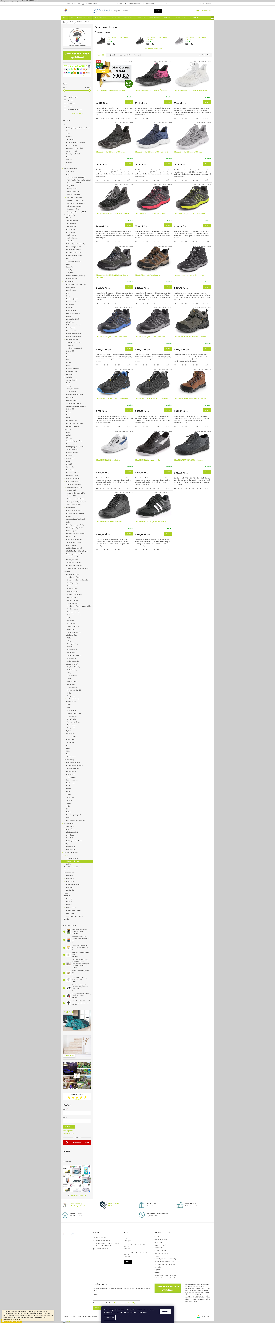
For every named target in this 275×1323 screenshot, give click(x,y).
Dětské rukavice (72, 757)
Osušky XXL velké (72, 238)
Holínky (68, 864)
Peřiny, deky (68, 429)
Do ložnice (69, 876)
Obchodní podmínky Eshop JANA (165, 1264)
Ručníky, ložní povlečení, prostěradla (78, 128)
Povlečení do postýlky (74, 342)
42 (193, 119)
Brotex (68, 354)
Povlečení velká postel (74, 348)
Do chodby (69, 887)
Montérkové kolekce (73, 763)
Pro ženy (69, 899)
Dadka (68, 357)
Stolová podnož (71, 151)
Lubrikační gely (71, 907)
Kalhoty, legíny (71, 710)
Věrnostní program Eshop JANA (165, 1261)
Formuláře (158, 1267)
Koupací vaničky (72, 490)
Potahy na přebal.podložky (75, 499)
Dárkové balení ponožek (75, 594)
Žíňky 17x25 (70, 273)
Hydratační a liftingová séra (76, 203)
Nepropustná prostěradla (74, 423)
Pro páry (69, 905)
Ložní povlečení (69, 281)
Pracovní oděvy (69, 760)
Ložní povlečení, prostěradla (75, 142)
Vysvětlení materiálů (161, 1253)
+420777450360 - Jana (103, 1249)
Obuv (68, 818)
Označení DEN (159, 1248)
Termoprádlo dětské (73, 722)
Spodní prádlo (71, 652)
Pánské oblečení (71, 635)
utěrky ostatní (71, 226)
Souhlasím (165, 1311)
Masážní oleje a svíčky (73, 910)
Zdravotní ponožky (73, 626)
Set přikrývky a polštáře (74, 441)
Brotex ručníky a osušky (74, 255)
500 (97, 119)
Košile (69, 693)
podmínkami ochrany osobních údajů (124, 1303)
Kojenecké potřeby (72, 476)
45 (200, 242)
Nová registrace (68, 1131)
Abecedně (137, 55)
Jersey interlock (71, 380)
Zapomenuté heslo (69, 1133)
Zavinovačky (70, 467)
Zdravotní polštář (72, 450)
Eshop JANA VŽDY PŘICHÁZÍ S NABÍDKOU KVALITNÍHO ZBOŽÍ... (107, 1245)
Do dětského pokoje (73, 884)
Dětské (68, 792)
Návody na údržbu (160, 1250)
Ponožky (70, 647)
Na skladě (72, 97)
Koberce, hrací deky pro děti (75, 534)
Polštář (68, 435)
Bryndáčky (69, 464)
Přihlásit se (69, 1127)
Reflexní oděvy (71, 771)
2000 (112, 119)
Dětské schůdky (72, 496)
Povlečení (69, 838)
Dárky (66, 844)
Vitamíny (69, 163)
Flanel (68, 296)
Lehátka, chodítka (72, 560)
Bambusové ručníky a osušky (75, 276)
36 (143, 119)
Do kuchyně (70, 881)
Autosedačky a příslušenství (75, 519)
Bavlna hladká (70, 287)
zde (145, 1312)
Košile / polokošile (73, 661)
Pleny (68, 461)
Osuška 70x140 (71, 235)
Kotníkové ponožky (73, 600)
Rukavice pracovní (72, 780)
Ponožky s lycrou (72, 592)
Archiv (127, 1262)
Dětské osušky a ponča (73, 250)
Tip (69, 106)
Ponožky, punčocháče (73, 154)
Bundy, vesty (71, 696)
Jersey (68, 386)
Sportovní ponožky (73, 597)
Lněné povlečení (71, 331)
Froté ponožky (71, 623)
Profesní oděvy (71, 774)
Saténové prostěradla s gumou (76, 406)
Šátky (68, 751)
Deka (68, 432)
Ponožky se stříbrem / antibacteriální (79, 606)
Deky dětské (70, 470)
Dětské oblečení (71, 702)
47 (208, 242)
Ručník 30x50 (70, 229)
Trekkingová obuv (72, 858)
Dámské (69, 789)
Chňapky (69, 270)
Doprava (157, 1270)
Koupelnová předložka (73, 247)
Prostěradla (68, 377)
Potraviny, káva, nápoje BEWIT (76, 177)
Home (66, 893)
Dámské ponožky (72, 583)
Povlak (68, 365)
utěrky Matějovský (73, 221)
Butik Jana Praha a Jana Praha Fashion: (167, 1278)
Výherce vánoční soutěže (132, 1237)
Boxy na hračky (71, 545)
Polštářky (70, 345)
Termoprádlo (70, 742)
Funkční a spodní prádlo (74, 815)
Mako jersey (70, 308)
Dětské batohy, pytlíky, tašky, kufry (77, 551)
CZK (200, 4)
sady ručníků (70, 241)
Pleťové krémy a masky (75, 206)
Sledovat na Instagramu (78, 1195)
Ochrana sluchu (71, 777)
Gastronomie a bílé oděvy (74, 765)
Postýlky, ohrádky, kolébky (75, 525)
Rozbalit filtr (76, 113)
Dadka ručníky (70, 258)
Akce (69, 100)
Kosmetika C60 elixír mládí (75, 200)
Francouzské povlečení (73, 334)
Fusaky (68, 516)
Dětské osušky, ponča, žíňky (76, 493)
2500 (117, 119)
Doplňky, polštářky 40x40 (74, 554)
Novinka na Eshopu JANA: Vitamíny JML (136, 1253)
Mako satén (70, 305)
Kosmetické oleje (73, 209)
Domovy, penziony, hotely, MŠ (76, 284)
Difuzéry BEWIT (72, 189)
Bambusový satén (72, 299)
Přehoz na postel (71, 371)
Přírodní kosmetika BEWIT (75, 197)
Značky (66, 919)
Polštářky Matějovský (73, 368)
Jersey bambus (71, 392)
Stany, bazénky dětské (73, 542)
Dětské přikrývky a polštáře (75, 447)
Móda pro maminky (73, 699)
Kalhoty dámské (72, 676)
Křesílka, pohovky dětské (74, 528)
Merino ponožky (72, 629)
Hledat (158, 11)
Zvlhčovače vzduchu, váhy (74, 548)
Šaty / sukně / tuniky (73, 667)
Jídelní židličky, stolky (73, 557)
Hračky (66, 870)
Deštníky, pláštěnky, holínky (75, 565)
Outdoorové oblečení (71, 852)
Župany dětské (72, 725)
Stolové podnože (69, 826)
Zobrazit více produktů (152, 49)
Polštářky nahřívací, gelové (75, 513)
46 (175, 119)
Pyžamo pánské (72, 650)
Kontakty (120, 4)
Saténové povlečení (72, 302)
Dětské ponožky (72, 589)
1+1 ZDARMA (70, 139)
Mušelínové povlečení (73, 325)
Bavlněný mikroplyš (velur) (74, 394)
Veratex (68, 363)
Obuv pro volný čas (72, 861)
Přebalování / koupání (73, 481)
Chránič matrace (71, 421)
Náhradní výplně (71, 444)
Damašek (69, 316)
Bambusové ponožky (74, 612)
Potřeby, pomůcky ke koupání (76, 502)
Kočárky (69, 522)
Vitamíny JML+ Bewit (70, 168)
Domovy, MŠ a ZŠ (69, 829)
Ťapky (69, 618)
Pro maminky (70, 508)
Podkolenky (71, 621)
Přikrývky (69, 438)
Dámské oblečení (71, 664)
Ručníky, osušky (71, 145)
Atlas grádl (69, 374)
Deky (68, 157)
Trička (69, 638)
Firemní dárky (70, 847)
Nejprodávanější (124, 55)
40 (139, 119)
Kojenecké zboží (69, 458)
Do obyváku (70, 890)
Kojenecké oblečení (72, 473)
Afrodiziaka (70, 913)
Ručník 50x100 (70, 232)
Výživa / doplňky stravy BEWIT (76, 212)
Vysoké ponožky (72, 603)
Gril (65, 166)
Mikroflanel (69, 322)
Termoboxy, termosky (73, 563)
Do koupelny (70, 878)
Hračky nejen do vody (74, 505)
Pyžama (68, 731)
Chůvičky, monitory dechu (74, 539)
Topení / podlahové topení (72, 867)
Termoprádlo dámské (74, 690)
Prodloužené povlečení (73, 337)
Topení (157, 1256)
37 (154, 119)
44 (178, 119)
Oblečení (69, 160)
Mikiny (69, 641)
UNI (67, 745)
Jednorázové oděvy (72, 768)
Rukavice (69, 754)
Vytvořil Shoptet (207, 1316)
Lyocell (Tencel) (71, 328)
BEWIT (68, 174)
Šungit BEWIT (71, 186)
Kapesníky (69, 267)
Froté (68, 383)
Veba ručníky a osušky (73, 261)
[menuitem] (65, 18)
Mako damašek (71, 310)
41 (150, 119)
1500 (107, 119)
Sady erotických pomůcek (74, 916)
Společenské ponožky (74, 615)
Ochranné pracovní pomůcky (75, 821)
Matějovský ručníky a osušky (75, 244)
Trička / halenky (72, 670)
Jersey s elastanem (72, 389)
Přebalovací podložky (74, 484)
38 (136, 119)
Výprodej (69, 137)
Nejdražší (112, 55)
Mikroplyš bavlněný (72, 319)
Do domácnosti (69, 873)
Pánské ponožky (72, 586)
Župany (68, 264)
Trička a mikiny (71, 736)
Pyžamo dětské (72, 716)
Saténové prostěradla (73, 403)
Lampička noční (71, 536)
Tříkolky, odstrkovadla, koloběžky (77, 568)
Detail (129, 102)
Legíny (69, 679)
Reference (158, 1272)
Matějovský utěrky (72, 279)
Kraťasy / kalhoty (72, 644)
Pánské (68, 786)
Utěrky (68, 218)
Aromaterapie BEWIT (73, 192)
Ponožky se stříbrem (73, 577)
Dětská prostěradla (72, 426)
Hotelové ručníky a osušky (74, 252)
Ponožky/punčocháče (73, 574)
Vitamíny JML (70, 171)
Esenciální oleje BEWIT (74, 194)
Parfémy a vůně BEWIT (74, 183)
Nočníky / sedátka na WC (75, 487)
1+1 (67, 131)
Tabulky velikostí (160, 1245)
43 (122, 303)
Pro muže (69, 902)
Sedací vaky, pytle (72, 531)
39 (147, 119)
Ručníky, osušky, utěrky (74, 841)
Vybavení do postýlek (73, 479)
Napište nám (150, 4)
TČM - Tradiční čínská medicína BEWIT (79, 180)
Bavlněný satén (71, 290)
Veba (68, 360)
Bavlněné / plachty (72, 400)
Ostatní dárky (70, 850)
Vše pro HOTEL (69, 823)
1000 (102, 119)
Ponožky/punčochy (73, 681)
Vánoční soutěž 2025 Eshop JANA (165, 1275)
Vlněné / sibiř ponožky (74, 632)
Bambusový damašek (73, 313)
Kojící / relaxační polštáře (74, 510)
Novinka (70, 103)
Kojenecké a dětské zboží (74, 148)
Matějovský (70, 351)
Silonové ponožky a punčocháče (77, 580)
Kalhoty (69, 800)
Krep (67, 293)
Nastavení (110, 1318)
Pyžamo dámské (72, 687)
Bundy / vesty (71, 658)
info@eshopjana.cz (102, 1237)
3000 (122, 119)
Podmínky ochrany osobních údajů (165, 1259)
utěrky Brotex (71, 223)
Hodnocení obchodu (134, 4)
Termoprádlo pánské (74, 655)
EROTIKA (67, 896)
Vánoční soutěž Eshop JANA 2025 (134, 1245)
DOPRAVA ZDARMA (74, 109)
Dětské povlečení (72, 339)
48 (182, 119)
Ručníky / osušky (69, 215)
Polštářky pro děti (72, 452)
